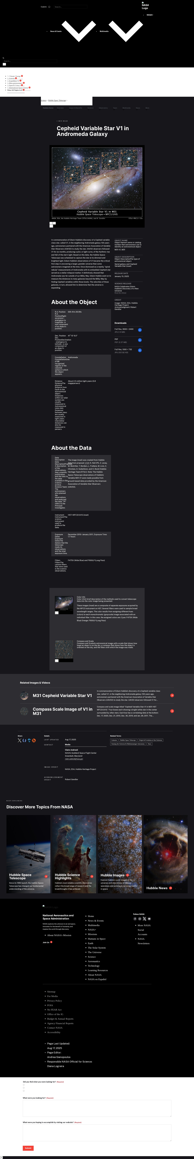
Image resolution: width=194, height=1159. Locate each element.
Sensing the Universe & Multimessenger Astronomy (128, 744)
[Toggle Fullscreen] (51, 226)
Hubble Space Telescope (128, 740)
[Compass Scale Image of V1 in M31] (172, 711)
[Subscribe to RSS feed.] (34, 740)
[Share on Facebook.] (24, 740)
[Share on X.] (19, 740)
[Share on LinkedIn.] (29, 740)
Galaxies (114, 740)
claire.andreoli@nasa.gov (74, 759)
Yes (26, 1085)
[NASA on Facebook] (135, 919)
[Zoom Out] (54, 223)
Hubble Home (48, 108)
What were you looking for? (38, 1098)
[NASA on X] (144, 919)
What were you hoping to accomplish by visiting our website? (52, 1122)
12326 (87, 463)
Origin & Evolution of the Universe (150, 740)
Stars (149, 744)
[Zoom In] (51, 223)
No (26, 1088)
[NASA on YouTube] (149, 919)
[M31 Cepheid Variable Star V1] (172, 696)
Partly (27, 1091)
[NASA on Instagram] (140, 919)
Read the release (120, 293)
